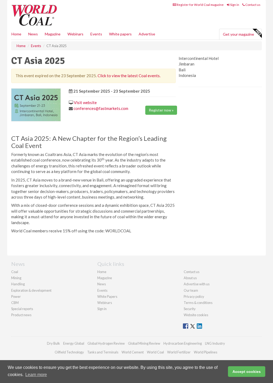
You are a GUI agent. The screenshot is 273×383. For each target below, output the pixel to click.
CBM (15, 302)
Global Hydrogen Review (106, 343)
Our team (191, 290)
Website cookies (196, 315)
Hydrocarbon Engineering (182, 343)
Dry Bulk (53, 343)
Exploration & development (31, 290)
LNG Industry (215, 343)
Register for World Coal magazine (200, 4)
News (101, 284)
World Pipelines (205, 352)
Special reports (22, 309)
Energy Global (73, 343)
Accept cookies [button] (246, 371)
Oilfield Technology (69, 352)
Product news (21, 315)
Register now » (161, 110)
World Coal (155, 352)
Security (190, 309)
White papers (120, 34)
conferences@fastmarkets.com (101, 108)
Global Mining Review (144, 343)
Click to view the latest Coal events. (129, 75)
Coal (14, 272)
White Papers (107, 296)
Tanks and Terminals (102, 352)
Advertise (147, 34)
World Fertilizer (179, 352)
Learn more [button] (36, 374)
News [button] (33, 34)
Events (96, 34)
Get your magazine (238, 34)
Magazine (53, 34)
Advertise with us (197, 284)
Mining (16, 278)
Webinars (75, 34)
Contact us (252, 4)
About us (190, 278)
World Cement (133, 352)
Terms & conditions (198, 302)
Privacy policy (194, 296)
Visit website (85, 102)
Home (16, 34)
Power (16, 296)
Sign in (234, 4)
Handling (18, 284)
